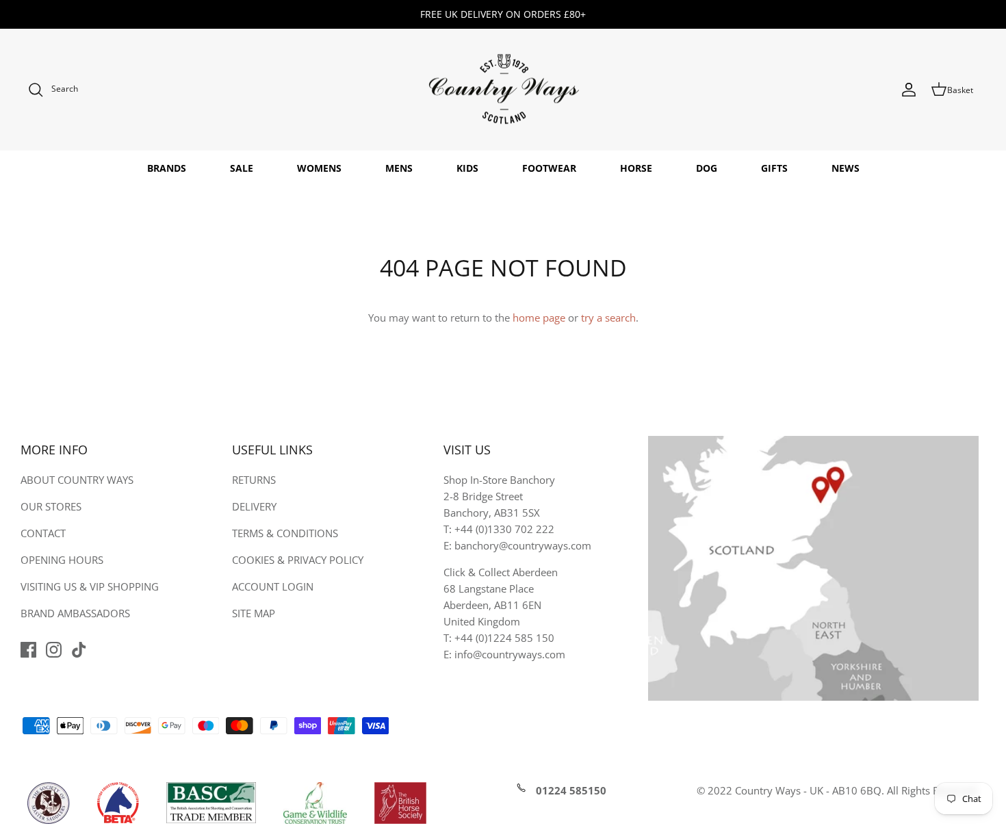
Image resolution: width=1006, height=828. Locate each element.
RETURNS (254, 480)
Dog (706, 167)
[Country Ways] (503, 90)
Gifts (774, 167)
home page (539, 317)
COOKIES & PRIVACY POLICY (297, 560)
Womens (319, 167)
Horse (636, 167)
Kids (467, 167)
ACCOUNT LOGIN (272, 586)
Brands (166, 167)
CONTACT (43, 533)
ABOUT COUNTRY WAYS (77, 480)
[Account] (909, 89)
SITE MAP (253, 613)
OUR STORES (51, 506)
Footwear (549, 167)
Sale (241, 167)
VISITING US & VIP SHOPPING (90, 586)
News (845, 167)
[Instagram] (54, 650)
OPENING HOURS (62, 560)
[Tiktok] (79, 650)
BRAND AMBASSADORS (75, 613)
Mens (399, 167)
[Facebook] (28, 650)
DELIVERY (254, 506)
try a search (608, 317)
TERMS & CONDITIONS (285, 533)
